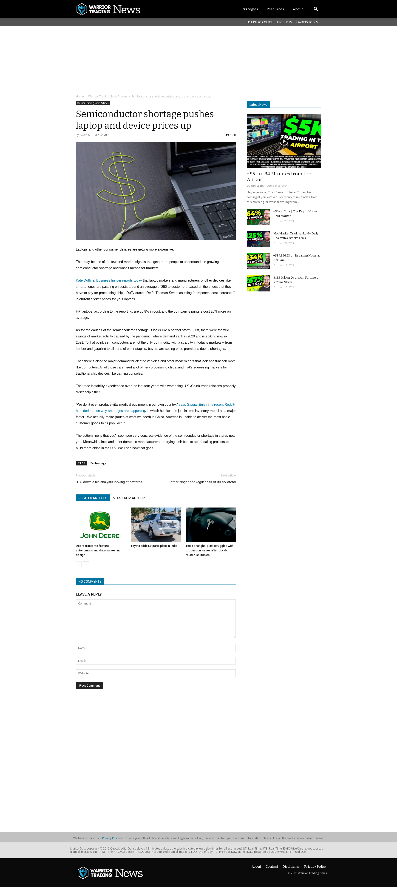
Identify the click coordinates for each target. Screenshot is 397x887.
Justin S (84, 135)
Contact (272, 867)
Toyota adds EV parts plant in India (154, 546)
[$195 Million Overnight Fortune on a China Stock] (258, 283)
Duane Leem (255, 185)
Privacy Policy (111, 838)
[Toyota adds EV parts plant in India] (156, 525)
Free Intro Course (260, 22)
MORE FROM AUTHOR (129, 498)
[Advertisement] (187, 59)
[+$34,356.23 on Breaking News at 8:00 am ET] (258, 261)
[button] (315, 9)
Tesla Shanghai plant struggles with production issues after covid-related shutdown (209, 550)
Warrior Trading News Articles (92, 103)
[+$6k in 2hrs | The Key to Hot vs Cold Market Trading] (258, 217)
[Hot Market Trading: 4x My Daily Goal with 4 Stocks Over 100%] (258, 239)
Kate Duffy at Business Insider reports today (109, 280)
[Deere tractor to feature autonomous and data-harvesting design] (101, 525)
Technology (98, 463)
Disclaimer (291, 867)
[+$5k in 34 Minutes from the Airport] (284, 141)
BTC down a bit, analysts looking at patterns (109, 482)
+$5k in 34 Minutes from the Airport (279, 177)
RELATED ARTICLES (93, 498)
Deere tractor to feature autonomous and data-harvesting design (98, 550)
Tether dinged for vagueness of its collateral (202, 482)
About (256, 867)
